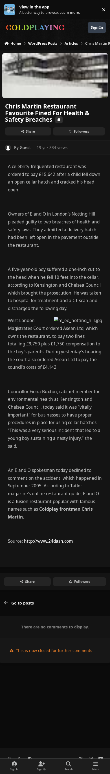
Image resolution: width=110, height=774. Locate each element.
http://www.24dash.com (48, 541)
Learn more (11, 9)
